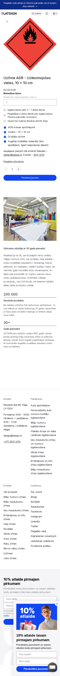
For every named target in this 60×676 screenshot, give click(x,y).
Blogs (34, 496)
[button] (36, 13)
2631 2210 (38, 154)
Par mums (36, 492)
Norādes (8, 528)
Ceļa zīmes (9, 523)
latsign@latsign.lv (12, 154)
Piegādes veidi (38, 531)
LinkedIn (35, 521)
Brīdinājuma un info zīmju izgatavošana (41, 462)
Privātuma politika (40, 546)
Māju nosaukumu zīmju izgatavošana (41, 471)
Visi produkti (10, 492)
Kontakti (35, 501)
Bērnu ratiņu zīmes (14, 548)
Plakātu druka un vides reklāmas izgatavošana (43, 433)
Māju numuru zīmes (14, 496)
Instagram (36, 516)
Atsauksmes (37, 506)
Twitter (34, 526)
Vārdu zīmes (10, 533)
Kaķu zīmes (9, 543)
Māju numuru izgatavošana (38, 424)
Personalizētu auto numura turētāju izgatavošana (41, 414)
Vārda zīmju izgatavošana (38, 454)
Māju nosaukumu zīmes (13, 503)
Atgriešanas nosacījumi (43, 536)
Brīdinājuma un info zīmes (14, 517)
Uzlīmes (8, 553)
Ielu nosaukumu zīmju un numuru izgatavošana (43, 443)
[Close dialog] (57, 604)
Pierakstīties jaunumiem (37, 669)
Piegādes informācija (13, 161)
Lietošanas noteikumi (42, 541)
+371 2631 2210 (12, 441)
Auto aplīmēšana (40, 405)
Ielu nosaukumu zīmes (16, 510)
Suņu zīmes (10, 538)
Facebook (36, 511)
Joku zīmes (9, 558)
